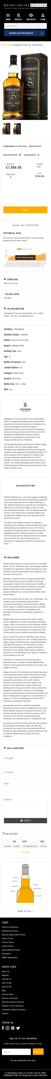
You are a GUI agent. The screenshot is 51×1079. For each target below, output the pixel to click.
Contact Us (6, 979)
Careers (5, 1013)
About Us (5, 971)
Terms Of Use (7, 938)
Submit (27, 820)
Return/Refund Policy (11, 950)
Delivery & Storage (10, 998)
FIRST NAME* (8, 758)
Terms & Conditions (10, 927)
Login (25, 209)
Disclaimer (6, 954)
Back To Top (24, 911)
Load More (25, 852)
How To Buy (7, 983)
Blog (4, 990)
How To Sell (7, 987)
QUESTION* (8, 800)
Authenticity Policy (10, 931)
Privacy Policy (8, 942)
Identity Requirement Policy (13, 935)
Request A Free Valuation (12, 1006)
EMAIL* (6, 784)
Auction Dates (8, 994)
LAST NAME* (8, 772)
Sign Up (38, 1051)
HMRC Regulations (10, 957)
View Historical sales (25, 257)
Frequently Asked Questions (14, 1009)
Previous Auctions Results (13, 1002)
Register (5, 975)
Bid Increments (32, 155)
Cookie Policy (7, 946)
